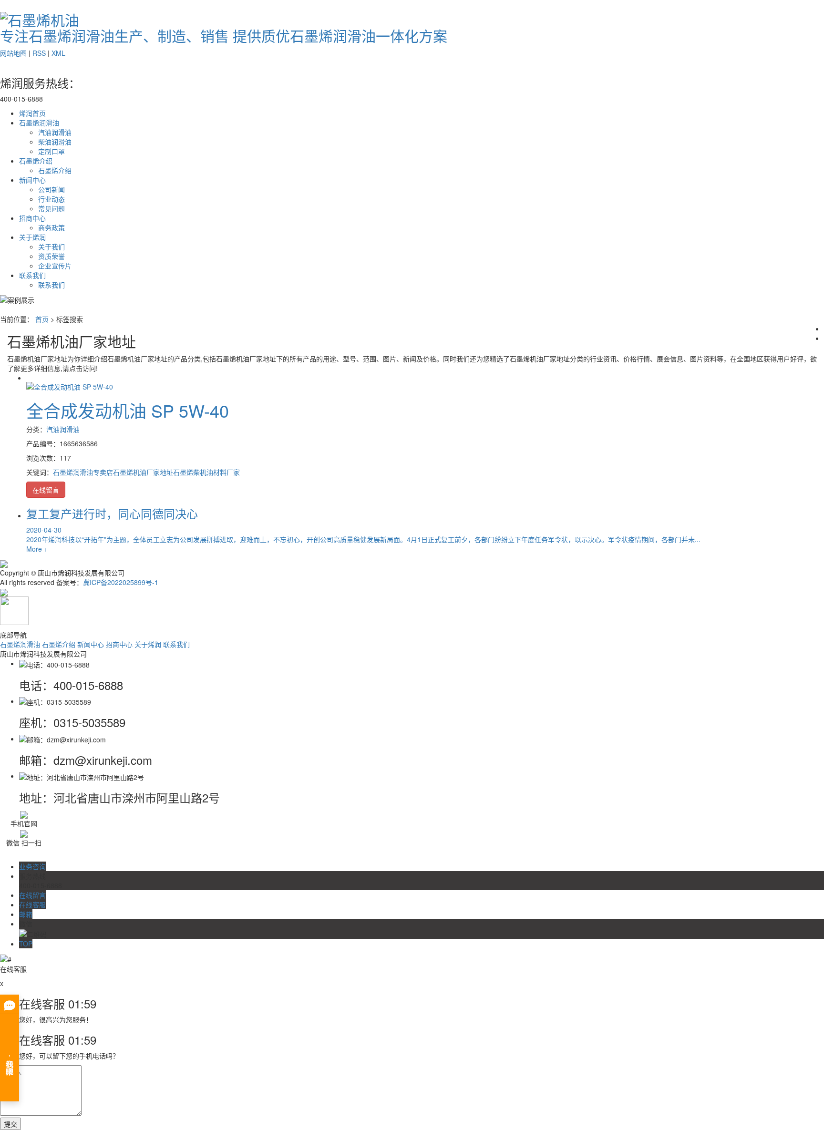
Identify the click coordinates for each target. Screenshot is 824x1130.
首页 (42, 319)
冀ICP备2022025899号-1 (120, 582)
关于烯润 (32, 237)
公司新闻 (51, 189)
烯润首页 (32, 113)
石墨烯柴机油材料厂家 (206, 472)
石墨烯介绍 (35, 160)
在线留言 (45, 489)
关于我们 (51, 246)
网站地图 (13, 53)
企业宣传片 (55, 265)
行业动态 (51, 199)
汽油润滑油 (55, 132)
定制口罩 (51, 151)
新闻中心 (32, 180)
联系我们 (32, 275)
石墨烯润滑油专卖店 (83, 472)
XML (58, 53)
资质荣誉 (51, 256)
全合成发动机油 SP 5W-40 (127, 410)
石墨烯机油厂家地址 (143, 472)
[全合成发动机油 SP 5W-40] (69, 385)
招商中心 (32, 218)
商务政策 (51, 227)
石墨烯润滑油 (39, 122)
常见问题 (51, 208)
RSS (39, 53)
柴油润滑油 (55, 141)
